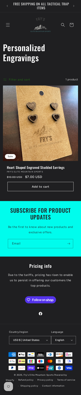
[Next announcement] (73, 6)
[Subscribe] (68, 243)
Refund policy (26, 380)
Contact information (53, 386)
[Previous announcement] (7, 6)
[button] (8, 25)
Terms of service (66, 380)
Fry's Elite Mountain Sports (39, 375)
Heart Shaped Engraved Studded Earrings (36, 167)
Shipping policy (29, 386)
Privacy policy (45, 380)
